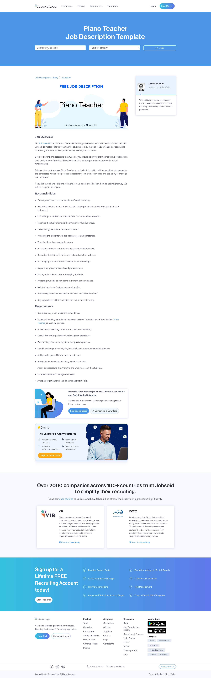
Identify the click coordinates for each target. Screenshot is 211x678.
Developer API (130, 650)
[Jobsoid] (46, 6)
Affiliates (107, 627)
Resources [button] (96, 6)
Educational (44, 143)
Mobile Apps (89, 639)
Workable (153, 645)
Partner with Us (167, 666)
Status (126, 646)
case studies (66, 498)
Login (153, 6)
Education (66, 77)
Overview (87, 627)
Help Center (129, 638)
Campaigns (88, 631)
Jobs (161, 48)
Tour (85, 623)
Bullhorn (164, 654)
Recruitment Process (133, 634)
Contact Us (108, 643)
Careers (107, 635)
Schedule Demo (61, 636)
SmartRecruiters (156, 650)
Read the (70, 542)
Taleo (151, 640)
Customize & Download (106, 411)
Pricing (81, 6)
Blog (125, 623)
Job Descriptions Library (47, 77)
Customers (108, 623)
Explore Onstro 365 (50, 455)
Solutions (107, 631)
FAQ (125, 654)
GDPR (126, 642)
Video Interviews (91, 635)
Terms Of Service (156, 674)
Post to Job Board (78, 411)
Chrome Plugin (90, 643)
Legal (105, 639)
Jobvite (152, 654)
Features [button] (66, 6)
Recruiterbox (164, 640)
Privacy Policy (170, 674)
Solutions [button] (113, 6)
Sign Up (165, 6)
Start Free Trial (44, 599)
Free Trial (42, 636)
